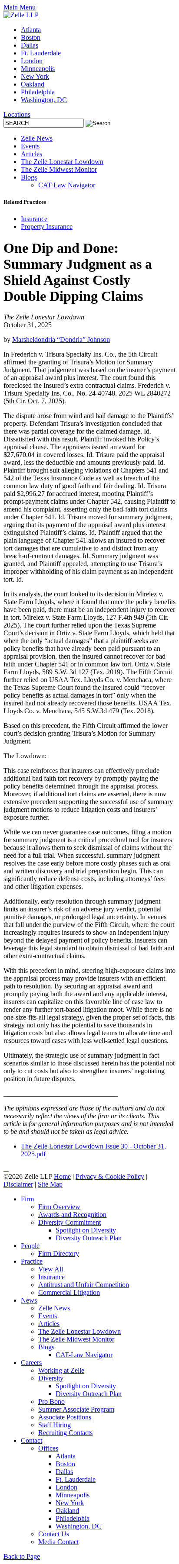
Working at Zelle (61, 1370)
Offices (48, 1448)
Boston (30, 37)
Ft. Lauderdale (41, 53)
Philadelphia (38, 92)
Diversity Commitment (69, 1222)
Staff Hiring (54, 1425)
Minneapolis (38, 68)
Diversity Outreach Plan (89, 1238)
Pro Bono (51, 1401)
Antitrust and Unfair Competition (83, 1284)
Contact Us (53, 1534)
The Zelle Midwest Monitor (59, 169)
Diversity (50, 1378)
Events (30, 146)
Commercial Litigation (69, 1292)
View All (50, 1269)
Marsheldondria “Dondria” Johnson (61, 339)
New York (35, 76)
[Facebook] (8, 1168)
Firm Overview (59, 1206)
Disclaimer (18, 1184)
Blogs (29, 177)
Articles (31, 154)
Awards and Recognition (72, 1214)
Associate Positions (64, 1417)
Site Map (50, 1184)
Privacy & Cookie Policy (110, 1176)
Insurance (34, 218)
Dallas (29, 45)
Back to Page (21, 1556)
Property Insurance (47, 226)
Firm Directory (58, 1253)
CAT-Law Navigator (66, 185)
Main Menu (19, 7)
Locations (16, 114)
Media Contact (58, 1541)
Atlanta (31, 29)
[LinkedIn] (4, 1168)
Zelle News (37, 138)
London (32, 60)
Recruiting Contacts (65, 1432)
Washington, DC (44, 99)
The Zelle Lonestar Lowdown (62, 161)
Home (62, 1176)
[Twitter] (6, 1168)
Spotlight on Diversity (86, 1230)
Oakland (32, 84)
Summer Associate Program (76, 1409)
